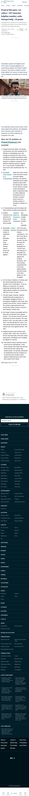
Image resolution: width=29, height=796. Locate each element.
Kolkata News (4, 478)
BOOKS (3, 603)
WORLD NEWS (4, 439)
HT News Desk (6, 32)
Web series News (5, 501)
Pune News (17, 484)
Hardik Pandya (18, 455)
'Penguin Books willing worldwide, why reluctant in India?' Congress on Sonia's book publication (7, 690)
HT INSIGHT (4, 607)
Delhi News (3, 473)
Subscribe (24, 2)
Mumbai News (4, 481)
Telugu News (4, 667)
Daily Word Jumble (5, 628)
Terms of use (23, 740)
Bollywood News (5, 493)
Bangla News (18, 664)
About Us (3, 740)
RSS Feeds (12, 748)
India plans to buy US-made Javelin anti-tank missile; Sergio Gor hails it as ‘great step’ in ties (7, 707)
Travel (16, 536)
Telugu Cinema (18, 661)
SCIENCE (3, 570)
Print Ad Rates (13, 745)
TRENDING (3, 546)
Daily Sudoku (4, 626)
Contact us (12, 740)
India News (20, 5)
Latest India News (7, 675)
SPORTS (3, 590)
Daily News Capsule (6, 420)
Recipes (16, 533)
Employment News (19, 518)
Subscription (4, 745)
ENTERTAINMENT (5, 490)
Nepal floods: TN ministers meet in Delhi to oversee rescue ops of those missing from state (20, 707)
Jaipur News (17, 475)
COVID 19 (3, 619)
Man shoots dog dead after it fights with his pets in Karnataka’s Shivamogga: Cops (7, 698)
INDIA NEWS (4, 443)
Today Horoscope (5, 646)
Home (2, 5)
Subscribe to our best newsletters (14, 417)
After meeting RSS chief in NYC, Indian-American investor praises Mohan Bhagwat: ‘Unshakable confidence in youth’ (20, 681)
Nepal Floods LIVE (5, 639)
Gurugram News (18, 473)
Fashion (2, 530)
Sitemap (3, 748)
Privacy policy (4, 742)
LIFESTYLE (3, 524)
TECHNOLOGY (4, 586)
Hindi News (17, 667)
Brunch (16, 527)
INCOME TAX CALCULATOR (7, 632)
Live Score (3, 452)
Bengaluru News (5, 467)
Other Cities (17, 486)
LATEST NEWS (4, 435)
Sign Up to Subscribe (14, 424)
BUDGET (3, 562)
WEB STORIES (4, 542)
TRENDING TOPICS (5, 653)
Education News (18, 520)
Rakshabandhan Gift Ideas (7, 649)
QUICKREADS (4, 615)
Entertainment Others (20, 501)
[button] (2, 2)
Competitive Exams (5, 518)
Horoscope (3, 508)
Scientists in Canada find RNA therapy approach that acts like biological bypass (7, 679)
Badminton (3, 593)
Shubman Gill (18, 452)
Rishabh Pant (18, 458)
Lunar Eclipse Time (19, 646)
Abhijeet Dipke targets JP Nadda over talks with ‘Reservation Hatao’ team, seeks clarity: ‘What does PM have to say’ (20, 717)
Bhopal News (18, 467)
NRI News (3, 669)
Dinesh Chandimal (5, 460)
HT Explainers (18, 669)
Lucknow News (18, 478)
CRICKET (3, 447)
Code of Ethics (23, 745)
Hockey (2, 596)
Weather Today (13, 742)
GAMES (3, 623)
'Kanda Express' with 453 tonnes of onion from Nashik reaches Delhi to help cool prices (7, 716)
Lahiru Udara (18, 460)
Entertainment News (6, 664)
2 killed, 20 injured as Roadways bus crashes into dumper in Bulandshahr (21, 689)
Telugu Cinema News (6, 499)
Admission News (5, 515)
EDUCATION (4, 512)
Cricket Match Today (19, 449)
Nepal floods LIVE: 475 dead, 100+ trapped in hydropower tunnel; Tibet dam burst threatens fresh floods (7, 731)
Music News (4, 496)
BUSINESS (3, 550)
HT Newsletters (23, 742)
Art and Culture (4, 527)
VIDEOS (3, 558)
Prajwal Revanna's (9, 142)
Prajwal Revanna (13, 229)
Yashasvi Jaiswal (4, 458)
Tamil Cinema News (19, 496)
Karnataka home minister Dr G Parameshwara (7, 175)
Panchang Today (18, 643)
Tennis (16, 596)
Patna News (3, 484)
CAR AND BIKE (4, 582)
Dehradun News (18, 470)
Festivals (17, 530)
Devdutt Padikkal (5, 455)
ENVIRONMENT (5, 566)
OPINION (3, 574)
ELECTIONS (3, 611)
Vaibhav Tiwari (10, 34)
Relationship (4, 536)
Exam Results (4, 520)
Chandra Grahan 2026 (6, 643)
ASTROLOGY (4, 505)
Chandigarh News (5, 470)
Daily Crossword (18, 626)
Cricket (13, 5)
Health (2, 533)
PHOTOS (3, 554)
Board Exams (18, 515)
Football (16, 593)
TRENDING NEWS (5, 636)
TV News (17, 499)
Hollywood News (19, 493)
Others (2, 599)
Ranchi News (4, 486)
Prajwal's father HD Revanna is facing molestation (16, 217)
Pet (1, 538)
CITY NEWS (3, 464)
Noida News (17, 481)
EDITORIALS (4, 578)
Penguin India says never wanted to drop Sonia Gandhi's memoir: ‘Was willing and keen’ (20, 699)
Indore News (4, 475)
